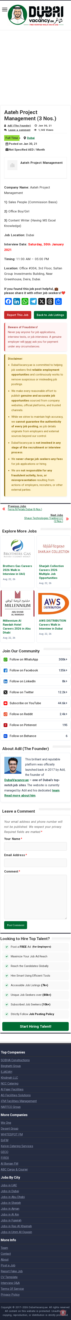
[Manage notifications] (63, 1313)
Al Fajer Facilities (12, 1089)
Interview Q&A (10, 1283)
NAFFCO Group (11, 1107)
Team (4, 1248)
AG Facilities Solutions (16, 1095)
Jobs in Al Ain (10, 1214)
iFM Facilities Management (19, 1101)
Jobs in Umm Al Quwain (16, 1232)
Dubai (31, 138)
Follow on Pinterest (38, 725)
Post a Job (8, 1265)
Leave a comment (19, 129)
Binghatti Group (11, 1066)
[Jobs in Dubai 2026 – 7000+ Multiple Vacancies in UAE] (35, 14)
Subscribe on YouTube (38, 703)
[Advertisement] (35, 70)
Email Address (15, 855)
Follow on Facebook (38, 670)
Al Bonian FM (9, 1163)
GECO (4, 1152)
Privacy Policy (10, 1294)
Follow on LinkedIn (38, 681)
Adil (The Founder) (19, 125)
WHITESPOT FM (12, 1134)
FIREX (5, 1158)
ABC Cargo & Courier (14, 1169)
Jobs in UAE (9, 1185)
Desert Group (9, 1128)
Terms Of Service (12, 1289)
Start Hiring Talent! (35, 1026)
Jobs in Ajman (10, 1208)
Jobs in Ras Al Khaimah (16, 1226)
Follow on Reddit (38, 714)
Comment (12, 871)
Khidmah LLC (9, 1077)
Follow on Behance (38, 736)
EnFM (4, 1140)
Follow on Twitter (38, 692)
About (5, 1259)
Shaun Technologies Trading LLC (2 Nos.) (43, 518)
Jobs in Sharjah (11, 1203)
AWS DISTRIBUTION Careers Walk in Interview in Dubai (52, 624)
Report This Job (17, 315)
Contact (6, 1254)
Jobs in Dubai (10, 1191)
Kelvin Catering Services (17, 1146)
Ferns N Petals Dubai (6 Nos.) (25, 508)
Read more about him (20, 795)
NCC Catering (9, 1083)
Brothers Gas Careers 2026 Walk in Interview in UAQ (17, 570)
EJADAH (6, 1072)
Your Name (13, 839)
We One (6, 1123)
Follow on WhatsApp (38, 659)
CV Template (9, 1277)
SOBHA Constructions (15, 1060)
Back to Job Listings (50, 315)
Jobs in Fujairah (11, 1220)
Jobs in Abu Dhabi (13, 1197)
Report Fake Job (12, 1271)
